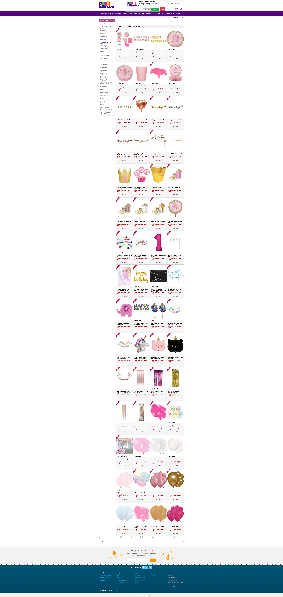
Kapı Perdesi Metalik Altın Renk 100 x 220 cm (174, 392)
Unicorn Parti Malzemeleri (173, 573)
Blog (118, 575)
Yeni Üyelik (153, 573)
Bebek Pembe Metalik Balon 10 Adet (141, 527)
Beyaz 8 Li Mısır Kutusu (139, 221)
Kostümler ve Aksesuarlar (139, 577)
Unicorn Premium (103, 45)
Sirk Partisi (102, 98)
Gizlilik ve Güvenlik (121, 582)
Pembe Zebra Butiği (104, 92)
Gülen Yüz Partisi (103, 68)
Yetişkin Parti (137, 13)
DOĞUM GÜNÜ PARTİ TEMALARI (107, 113)
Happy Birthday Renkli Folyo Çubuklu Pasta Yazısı (141, 324)
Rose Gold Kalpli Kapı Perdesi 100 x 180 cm (141, 392)
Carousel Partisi (103, 57)
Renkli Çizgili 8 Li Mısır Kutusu (158, 221)
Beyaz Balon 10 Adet (173, 459)
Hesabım (119, 573)
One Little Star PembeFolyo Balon (175, 222)
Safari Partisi (102, 96)
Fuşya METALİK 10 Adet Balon (175, 526)
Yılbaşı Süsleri (103, 13)
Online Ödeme (102, 580)
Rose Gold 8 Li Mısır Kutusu (124, 221)
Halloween (110, 13)
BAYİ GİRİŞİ (172, 1)
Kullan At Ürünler (137, 584)
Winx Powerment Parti (104, 107)
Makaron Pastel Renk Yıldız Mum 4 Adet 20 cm (175, 256)
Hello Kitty (102, 74)
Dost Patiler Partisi (103, 65)
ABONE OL (153, 560)
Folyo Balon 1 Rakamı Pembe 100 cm (158, 256)
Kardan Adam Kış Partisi (105, 85)
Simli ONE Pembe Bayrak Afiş (175, 153)
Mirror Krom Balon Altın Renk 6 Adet (175, 493)
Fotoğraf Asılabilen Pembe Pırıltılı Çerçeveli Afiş (140, 53)
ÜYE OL (171, 3)
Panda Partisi (102, 104)
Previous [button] (100, 541)
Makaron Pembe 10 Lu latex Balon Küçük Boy (124, 493)
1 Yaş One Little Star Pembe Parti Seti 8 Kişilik (124, 53)
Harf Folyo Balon (171, 586)
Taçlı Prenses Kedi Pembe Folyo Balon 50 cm (157, 358)
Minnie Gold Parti (103, 88)
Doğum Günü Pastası (104, 64)
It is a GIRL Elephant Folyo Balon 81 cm (123, 324)
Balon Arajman (118, 13)
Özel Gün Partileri (137, 582)
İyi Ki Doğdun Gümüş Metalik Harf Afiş (175, 120)
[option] (104, 541)
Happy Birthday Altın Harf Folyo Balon (157, 53)
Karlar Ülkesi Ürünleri (172, 580)
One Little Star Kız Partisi (105, 42)
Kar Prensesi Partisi (104, 60)
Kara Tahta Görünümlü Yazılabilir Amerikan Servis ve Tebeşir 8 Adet (158, 290)
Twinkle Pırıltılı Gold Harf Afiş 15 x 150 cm (124, 120)
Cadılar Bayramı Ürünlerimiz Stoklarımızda (176, 582)
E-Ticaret (137, 595)
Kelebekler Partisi (103, 73)
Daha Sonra (147, 9)
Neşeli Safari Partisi (104, 58)
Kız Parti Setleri (103, 30)
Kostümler (161, 13)
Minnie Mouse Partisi (104, 79)
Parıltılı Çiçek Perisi (103, 36)
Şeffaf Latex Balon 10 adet (157, 459)
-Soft (134, 595)
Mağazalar (101, 573)
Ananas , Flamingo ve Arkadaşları (106, 49)
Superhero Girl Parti (103, 91)
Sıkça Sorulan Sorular (121, 580)
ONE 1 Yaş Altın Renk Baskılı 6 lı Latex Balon (175, 426)
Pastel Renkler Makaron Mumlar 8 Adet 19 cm (123, 290)
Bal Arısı (101, 52)
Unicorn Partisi (103, 40)
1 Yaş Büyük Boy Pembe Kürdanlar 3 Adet (140, 188)
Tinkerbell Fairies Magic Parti (105, 55)
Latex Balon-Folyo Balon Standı (157, 324)
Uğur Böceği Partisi (104, 54)
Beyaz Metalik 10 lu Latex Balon (123, 527)
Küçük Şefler (102, 71)
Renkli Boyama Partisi (104, 95)
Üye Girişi (153, 575)
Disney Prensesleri (103, 63)
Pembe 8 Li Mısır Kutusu (174, 187)
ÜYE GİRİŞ (178, 3)
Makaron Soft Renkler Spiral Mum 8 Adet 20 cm (124, 426)
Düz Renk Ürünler (169, 13)
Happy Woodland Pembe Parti (106, 82)
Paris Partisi (102, 37)
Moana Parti (102, 102)
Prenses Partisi (103, 39)
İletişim (101, 582)
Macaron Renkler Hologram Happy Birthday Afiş (124, 358)
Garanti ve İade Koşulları (122, 584)
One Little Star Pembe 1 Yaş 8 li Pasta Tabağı (124, 86)
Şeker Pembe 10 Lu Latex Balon (157, 426)
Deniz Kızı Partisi (103, 48)
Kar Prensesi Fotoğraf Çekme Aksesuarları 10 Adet (175, 290)
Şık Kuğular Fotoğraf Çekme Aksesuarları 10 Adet (158, 154)
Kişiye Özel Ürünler (138, 575)
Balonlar (155, 13)
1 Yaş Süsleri (170, 578)
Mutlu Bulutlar (103, 43)
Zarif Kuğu (102, 61)
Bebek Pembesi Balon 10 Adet (141, 459)
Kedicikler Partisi (103, 33)
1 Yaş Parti (178, 13)
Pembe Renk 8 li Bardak (140, 85)
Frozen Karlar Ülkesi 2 (104, 46)
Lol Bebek (102, 51)
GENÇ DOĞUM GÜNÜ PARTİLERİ (106, 112)
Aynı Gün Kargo (165, 1)
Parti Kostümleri (171, 577)
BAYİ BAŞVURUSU (178, 1)
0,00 (181, 9)
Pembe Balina (102, 89)
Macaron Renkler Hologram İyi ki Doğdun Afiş (175, 324)
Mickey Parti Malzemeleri (105, 77)
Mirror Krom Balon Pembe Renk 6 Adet (157, 493)
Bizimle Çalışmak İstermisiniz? (105, 575)
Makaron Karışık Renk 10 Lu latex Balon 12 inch (141, 493)
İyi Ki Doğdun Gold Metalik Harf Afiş (157, 120)
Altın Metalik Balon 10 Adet (158, 526)
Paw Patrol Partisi (103, 67)
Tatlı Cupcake (102, 101)
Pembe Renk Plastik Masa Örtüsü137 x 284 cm (157, 86)
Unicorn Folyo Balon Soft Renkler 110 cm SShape (140, 358)
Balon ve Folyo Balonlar (139, 578)
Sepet (179, 9)
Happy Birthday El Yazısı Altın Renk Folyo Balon (141, 290)
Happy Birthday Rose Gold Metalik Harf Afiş (140, 154)
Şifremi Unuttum (120, 577)
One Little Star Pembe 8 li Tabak (174, 53)
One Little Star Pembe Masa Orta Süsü (175, 86)
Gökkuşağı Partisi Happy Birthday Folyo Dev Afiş (140, 256)
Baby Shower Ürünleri (138, 580)
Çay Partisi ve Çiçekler (104, 35)
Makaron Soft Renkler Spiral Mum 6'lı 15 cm (141, 426)
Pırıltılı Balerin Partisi (104, 32)
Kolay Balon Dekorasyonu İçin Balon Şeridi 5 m (124, 459)
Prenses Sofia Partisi (104, 94)
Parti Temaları (137, 573)
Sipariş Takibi (120, 578)
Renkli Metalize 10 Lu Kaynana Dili (124, 256)
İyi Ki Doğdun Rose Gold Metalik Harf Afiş (123, 154)
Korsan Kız (102, 76)
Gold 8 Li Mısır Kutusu (156, 187)
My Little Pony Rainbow (104, 99)
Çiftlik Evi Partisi (103, 80)
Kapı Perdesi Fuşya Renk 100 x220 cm (158, 392)
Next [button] (183, 541)
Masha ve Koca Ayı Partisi (105, 83)
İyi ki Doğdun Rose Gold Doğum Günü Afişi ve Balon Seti (124, 392)
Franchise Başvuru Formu (104, 577)
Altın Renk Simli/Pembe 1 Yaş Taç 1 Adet (124, 188)
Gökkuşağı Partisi (103, 70)
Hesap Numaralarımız (104, 578)
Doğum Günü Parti (128, 13)
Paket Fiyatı (123, 55)
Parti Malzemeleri (146, 13)
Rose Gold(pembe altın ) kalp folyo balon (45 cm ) (141, 120)
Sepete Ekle (124, 58)
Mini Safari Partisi (103, 86)
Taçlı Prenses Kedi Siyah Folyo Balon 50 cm (175, 358)
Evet (155, 9)
